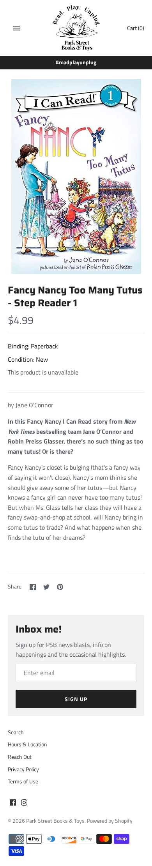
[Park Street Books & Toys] (76, 28)
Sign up (76, 699)
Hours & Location (27, 744)
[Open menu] (16, 28)
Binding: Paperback (33, 346)
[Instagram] (24, 803)
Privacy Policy (23, 769)
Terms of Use (23, 781)
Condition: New (28, 359)
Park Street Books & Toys (55, 821)
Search (16, 732)
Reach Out (20, 757)
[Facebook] (13, 803)
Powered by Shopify (110, 821)
